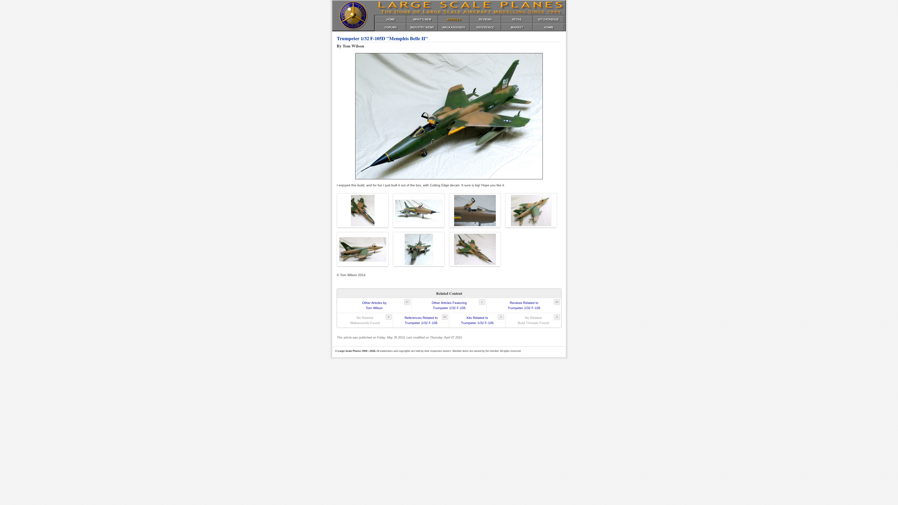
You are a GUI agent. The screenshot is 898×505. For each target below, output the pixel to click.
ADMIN (548, 27)
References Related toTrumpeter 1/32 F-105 (421, 320)
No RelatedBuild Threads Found (533, 320)
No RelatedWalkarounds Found (365, 320)
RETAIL (517, 19)
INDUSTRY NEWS (422, 27)
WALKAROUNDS (453, 27)
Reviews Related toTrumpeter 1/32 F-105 (524, 305)
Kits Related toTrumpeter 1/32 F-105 (477, 320)
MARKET (517, 27)
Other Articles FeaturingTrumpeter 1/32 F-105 (449, 305)
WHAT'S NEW (422, 19)
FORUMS (391, 27)
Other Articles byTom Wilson (374, 305)
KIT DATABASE (548, 19)
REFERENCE (485, 27)
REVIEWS (485, 19)
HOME (391, 19)
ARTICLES (454, 19)
